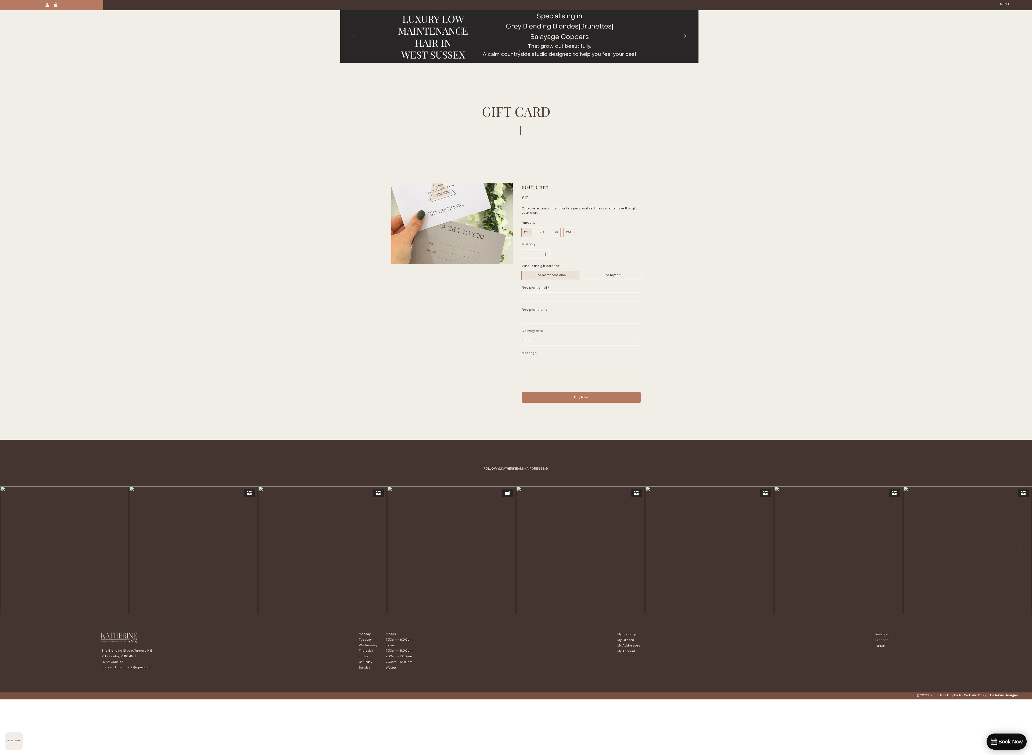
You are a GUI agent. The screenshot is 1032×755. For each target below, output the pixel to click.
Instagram (883, 634)
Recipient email (536, 287)
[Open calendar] (635, 340)
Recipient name (534, 309)
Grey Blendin (526, 27)
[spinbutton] (535, 254)
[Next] (685, 36)
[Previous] (353, 36)
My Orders (625, 640)
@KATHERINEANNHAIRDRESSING (523, 468)
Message (529, 353)
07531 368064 (112, 662)
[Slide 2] (519, 51)
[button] (56, 4)
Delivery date (532, 331)
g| (550, 27)
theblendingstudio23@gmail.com (127, 667)
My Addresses (628, 645)
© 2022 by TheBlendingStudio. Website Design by (967, 695)
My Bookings (627, 634)
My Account (626, 651)
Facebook (883, 640)
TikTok (880, 646)
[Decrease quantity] (525, 254)
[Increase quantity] (546, 254)
